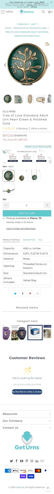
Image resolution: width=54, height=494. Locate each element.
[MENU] (1, 12)
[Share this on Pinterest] (30, 293)
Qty (4, 199)
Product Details (11, 240)
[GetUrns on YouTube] (22, 461)
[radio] (9, 176)
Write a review (39, 128)
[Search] (43, 12)
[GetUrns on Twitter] (11, 461)
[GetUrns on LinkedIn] (37, 461)
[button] (7, 332)
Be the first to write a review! (27, 391)
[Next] (48, 65)
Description (29, 240)
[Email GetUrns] (42, 461)
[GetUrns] (27, 12)
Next (34, 24)
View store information (21, 228)
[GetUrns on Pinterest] (27, 461)
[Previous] (5, 65)
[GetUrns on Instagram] (32, 461)
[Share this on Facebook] (23, 293)
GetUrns (20, 487)
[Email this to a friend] (38, 293)
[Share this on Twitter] (15, 293)
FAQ (40, 240)
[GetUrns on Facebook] (16, 461)
